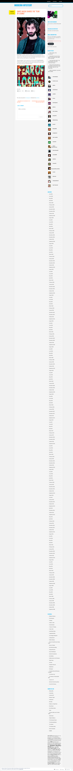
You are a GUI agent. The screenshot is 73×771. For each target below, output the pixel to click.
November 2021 (52, 314)
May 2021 (51, 327)
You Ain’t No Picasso (52, 684)
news (57, 748)
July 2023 (50, 271)
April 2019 (51, 379)
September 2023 (52, 267)
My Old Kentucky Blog (53, 647)
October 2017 (51, 415)
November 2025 (52, 211)
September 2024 (52, 241)
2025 (51, 735)
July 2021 (50, 323)
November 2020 (52, 340)
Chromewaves (51, 618)
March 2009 (51, 596)
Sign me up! (51, 43)
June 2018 (51, 398)
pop (60, 753)
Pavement (56, 752)
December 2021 (52, 312)
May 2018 (51, 400)
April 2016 (51, 452)
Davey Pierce (59, 739)
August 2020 (51, 346)
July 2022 (50, 297)
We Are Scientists (52, 728)
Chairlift (52, 738)
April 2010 (51, 568)
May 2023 (51, 275)
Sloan (50, 710)
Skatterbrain (51, 666)
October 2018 (51, 389)
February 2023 (51, 282)
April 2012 (51, 518)
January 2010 (51, 574)
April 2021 (51, 329)
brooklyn (49, 738)
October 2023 (51, 265)
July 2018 (50, 396)
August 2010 (51, 559)
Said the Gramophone (53, 653)
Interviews (48, 1)
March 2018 (51, 404)
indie (51, 742)
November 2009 (52, 579)
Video (48, 764)
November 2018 (52, 387)
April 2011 (51, 542)
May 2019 (51, 376)
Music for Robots (52, 645)
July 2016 (50, 445)
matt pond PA (51, 695)
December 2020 (52, 338)
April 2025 (51, 226)
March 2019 (51, 381)
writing (58, 764)
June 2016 (51, 447)
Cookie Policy (21, 769)
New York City (56, 749)
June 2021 (51, 325)
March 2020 (51, 357)
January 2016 (51, 458)
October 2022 (51, 290)
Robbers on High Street (53, 703)
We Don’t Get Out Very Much (54, 681)
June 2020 (51, 351)
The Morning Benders (53, 722)
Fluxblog (50, 620)
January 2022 (51, 310)
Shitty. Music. (51, 660)
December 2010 (52, 551)
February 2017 (51, 432)
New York (51, 749)
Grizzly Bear (51, 693)
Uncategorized (28, 97)
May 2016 (51, 450)
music (50, 747)
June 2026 (51, 196)
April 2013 (51, 508)
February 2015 (51, 482)
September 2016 (52, 443)
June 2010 (51, 564)
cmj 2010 (51, 739)
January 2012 (51, 523)
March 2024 (51, 254)
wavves (51, 764)
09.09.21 (12, 11)
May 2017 (51, 426)
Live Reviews (55, 1)
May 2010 (51, 566)
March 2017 (51, 430)
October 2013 (51, 503)
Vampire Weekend (57, 763)
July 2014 (50, 497)
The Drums (49, 760)
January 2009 (51, 600)
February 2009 (51, 598)
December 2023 (52, 260)
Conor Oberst (55, 739)
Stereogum (51, 668)
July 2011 (50, 536)
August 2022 (51, 295)
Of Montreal (51, 699)
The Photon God (52, 674)
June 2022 (51, 299)
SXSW (59, 759)
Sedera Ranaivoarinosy (53, 757)
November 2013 (52, 501)
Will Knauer (55, 764)
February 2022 (51, 308)
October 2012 (51, 512)
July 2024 (50, 245)
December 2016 (52, 437)
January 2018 (51, 409)
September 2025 (52, 215)
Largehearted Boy (52, 633)
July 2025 (50, 219)
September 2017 (52, 417)
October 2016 (51, 441)
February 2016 (51, 456)
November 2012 (52, 510)
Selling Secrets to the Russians (54, 658)
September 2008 (52, 609)
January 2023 (51, 284)
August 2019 (51, 370)
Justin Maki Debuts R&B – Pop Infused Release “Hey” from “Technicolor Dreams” (54, 61)
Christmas (56, 738)
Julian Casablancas (55, 743)
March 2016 (51, 454)
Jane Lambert (12, 13)
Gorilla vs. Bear (51, 622)
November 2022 (52, 288)
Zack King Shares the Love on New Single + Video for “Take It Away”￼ (38, 101)
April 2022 (51, 303)
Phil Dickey (59, 752)
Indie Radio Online (52, 631)
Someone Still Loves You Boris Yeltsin (54, 758)
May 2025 (51, 224)
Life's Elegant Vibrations (53, 635)
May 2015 (51, 475)
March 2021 (51, 331)
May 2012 (51, 516)
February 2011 (51, 546)
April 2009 (51, 594)
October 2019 (51, 366)
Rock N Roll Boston (52, 651)
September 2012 (52, 514)
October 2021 (51, 316)
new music (54, 748)
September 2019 (52, 368)
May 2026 (51, 198)
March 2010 (51, 570)
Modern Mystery (23, 5)
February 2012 (51, 521)
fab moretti (54, 740)
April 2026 (51, 200)
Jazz (51, 743)
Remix (49, 754)
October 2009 (51, 581)
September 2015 (52, 467)
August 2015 (51, 469)
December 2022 (52, 286)
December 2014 (52, 486)
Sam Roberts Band (52, 708)
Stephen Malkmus (52, 717)
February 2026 (51, 204)
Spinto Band (51, 715)
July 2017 (50, 422)
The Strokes (51, 724)
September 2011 (52, 531)
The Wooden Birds (52, 726)
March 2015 (51, 480)
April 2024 (51, 252)
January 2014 (51, 499)
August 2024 (51, 243)
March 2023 (51, 280)
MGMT (56, 744)
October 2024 (51, 239)
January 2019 (51, 383)
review (51, 754)
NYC (58, 750)
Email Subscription (52, 34)
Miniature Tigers (52, 697)
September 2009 (52, 583)
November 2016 (52, 439)
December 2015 (52, 460)
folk (56, 740)
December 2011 (52, 525)
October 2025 (51, 213)
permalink (37, 97)
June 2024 (51, 247)
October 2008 (51, 607)
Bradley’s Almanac (52, 616)
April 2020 (51, 355)
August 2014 (51, 495)
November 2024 (52, 237)
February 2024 (51, 256)
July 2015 (50, 471)
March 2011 (51, 544)
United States (51, 763)
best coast (59, 735)
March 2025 (51, 228)
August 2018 (51, 394)
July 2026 (50, 194)
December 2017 (52, 411)
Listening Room (52, 637)
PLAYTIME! (60, 1)
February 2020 (51, 359)
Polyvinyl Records (52, 649)
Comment (41, 116)
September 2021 (52, 318)
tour (55, 761)
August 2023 (51, 269)
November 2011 (52, 527)
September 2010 (52, 557)
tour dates (58, 761)
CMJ (59, 738)
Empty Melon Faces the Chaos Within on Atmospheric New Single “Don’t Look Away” (54, 57)
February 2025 (51, 230)
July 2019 (50, 372)
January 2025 (51, 232)
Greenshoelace (51, 624)
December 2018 (52, 385)
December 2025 (52, 209)
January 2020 (51, 361)
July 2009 (50, 587)
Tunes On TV (51, 679)
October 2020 (51, 342)
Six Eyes (50, 662)
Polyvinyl (51, 753)
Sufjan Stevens (55, 759)
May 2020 (51, 353)
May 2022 (51, 301)
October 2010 (51, 555)
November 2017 (52, 413)
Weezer (53, 764)
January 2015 (51, 484)
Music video (54, 747)
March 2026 (51, 202)
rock (52, 755)
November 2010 (52, 553)
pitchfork (49, 753)
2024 (49, 735)
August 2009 (51, 585)
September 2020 (52, 344)
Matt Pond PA (52, 744)
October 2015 (51, 465)
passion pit (53, 752)
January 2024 (51, 258)
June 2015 (51, 473)
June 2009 (51, 589)
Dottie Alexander (50, 740)
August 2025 (51, 217)
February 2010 (51, 572)
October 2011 (51, 529)
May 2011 (51, 540)
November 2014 (52, 488)
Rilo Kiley (50, 701)
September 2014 (52, 493)
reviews (55, 754)
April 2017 (51, 428)
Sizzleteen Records (52, 664)
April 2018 (51, 402)
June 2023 (51, 273)
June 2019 (51, 374)
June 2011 (51, 538)
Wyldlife (50, 730)
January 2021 (51, 336)
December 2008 (52, 602)
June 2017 (51, 424)
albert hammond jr (55, 735)
